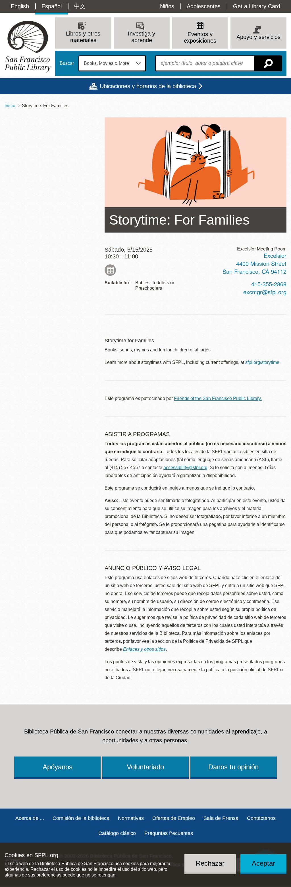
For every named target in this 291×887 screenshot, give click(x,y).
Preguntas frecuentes (168, 833)
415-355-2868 (268, 284)
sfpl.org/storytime (262, 362)
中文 (80, 6)
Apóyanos (57, 767)
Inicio (10, 105)
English (20, 6)
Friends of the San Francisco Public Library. (218, 398)
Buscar (67, 63)
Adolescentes (204, 6)
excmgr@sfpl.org (264, 292)
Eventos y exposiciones (200, 37)
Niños (167, 6)
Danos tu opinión (233, 767)
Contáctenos (261, 818)
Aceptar (263, 863)
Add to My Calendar (110, 270)
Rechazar (210, 863)
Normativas (131, 818)
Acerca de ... (29, 818)
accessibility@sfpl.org (185, 467)
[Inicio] (28, 46)
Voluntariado (145, 767)
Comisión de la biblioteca (81, 818)
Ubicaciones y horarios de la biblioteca (148, 86)
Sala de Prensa (220, 818)
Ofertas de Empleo (173, 818)
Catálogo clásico (117, 833)
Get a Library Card (256, 6)
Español (51, 6)
